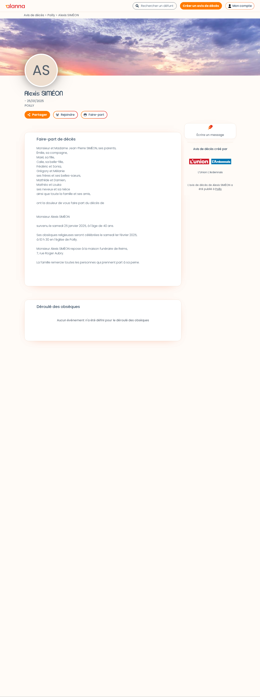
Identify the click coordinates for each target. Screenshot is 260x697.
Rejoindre (68, 114)
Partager (39, 114)
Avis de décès (34, 15)
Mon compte (242, 6)
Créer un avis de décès (201, 6)
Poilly (51, 15)
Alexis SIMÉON (44, 94)
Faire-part (96, 114)
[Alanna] (15, 5)
